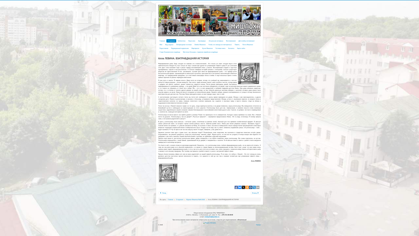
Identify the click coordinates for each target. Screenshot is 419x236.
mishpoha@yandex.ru (211, 217)
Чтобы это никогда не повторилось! (220, 44)
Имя (161, 44)
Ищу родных (169, 44)
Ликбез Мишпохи (200, 44)
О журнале (171, 41)
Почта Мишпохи (247, 44)
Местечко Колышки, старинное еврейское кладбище (200, 52)
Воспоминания (231, 41)
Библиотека (181, 41)
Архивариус (202, 41)
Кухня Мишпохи (207, 48)
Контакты (231, 48)
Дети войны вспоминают (247, 41)
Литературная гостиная (184, 44)
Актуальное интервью (216, 41)
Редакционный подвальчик (180, 48)
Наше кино (191, 41)
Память (237, 44)
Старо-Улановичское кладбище (170, 52)
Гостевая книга (220, 48)
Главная (162, 41)
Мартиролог (195, 48)
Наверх (258, 225)
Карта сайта (241, 48)
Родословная (164, 48)
